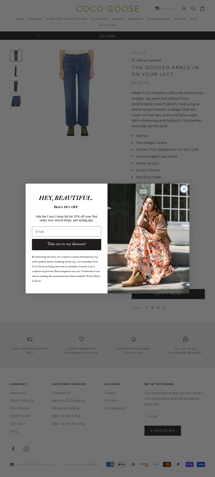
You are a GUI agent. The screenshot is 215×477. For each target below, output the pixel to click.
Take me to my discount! (66, 244)
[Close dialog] (184, 189)
